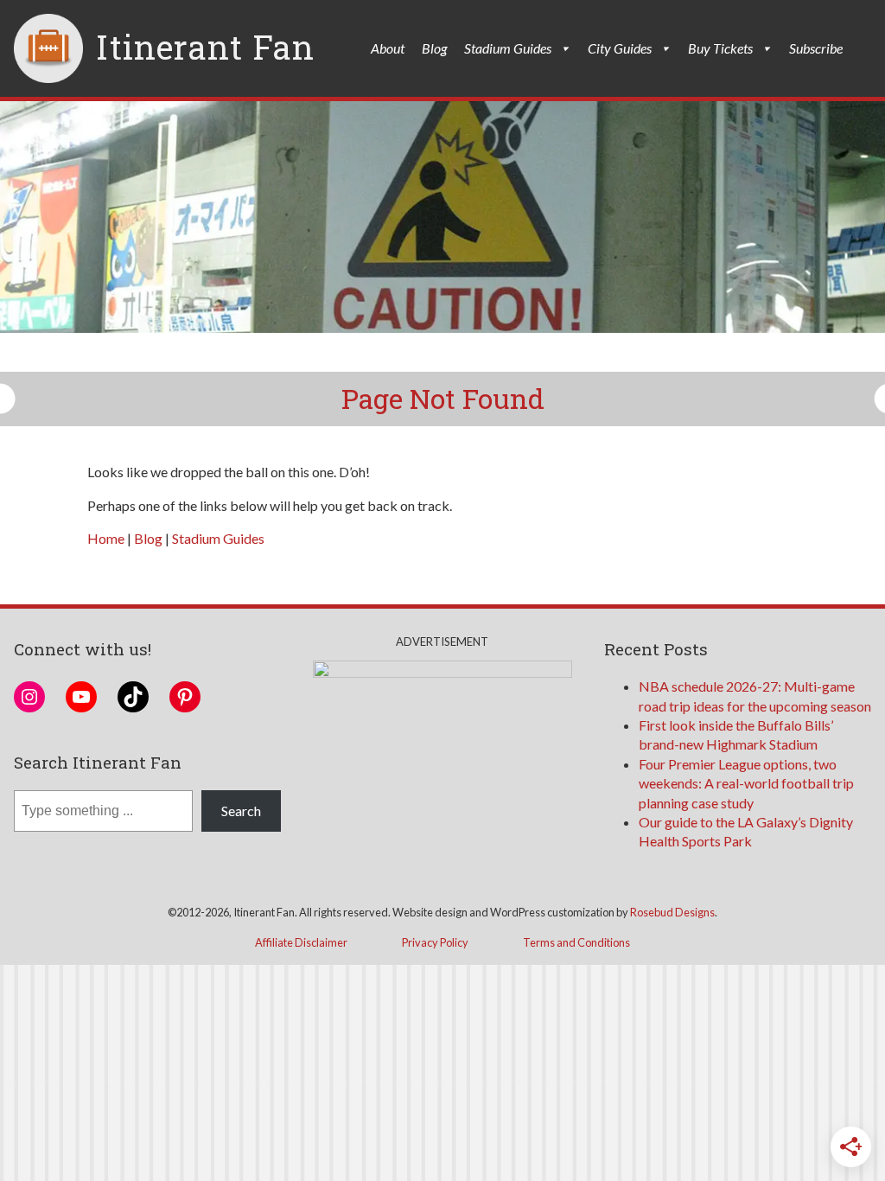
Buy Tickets (720, 48)
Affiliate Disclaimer (301, 942)
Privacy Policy (435, 942)
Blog (434, 48)
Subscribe (816, 48)
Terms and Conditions (576, 942)
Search (241, 810)
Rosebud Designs (672, 912)
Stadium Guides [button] (507, 48)
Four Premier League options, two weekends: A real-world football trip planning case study (746, 783)
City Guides (620, 48)
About (387, 48)
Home (105, 538)
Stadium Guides (218, 538)
